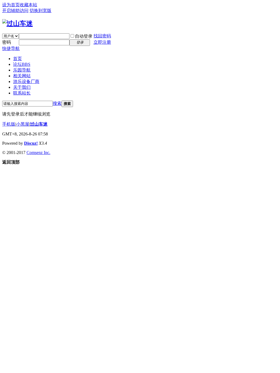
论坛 (21, 64)
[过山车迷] (17, 23)
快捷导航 (11, 48)
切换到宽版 (40, 10)
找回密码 (102, 36)
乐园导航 (22, 70)
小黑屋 (22, 124)
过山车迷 (39, 124)
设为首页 (11, 4)
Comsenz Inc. (38, 152)
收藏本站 (28, 4)
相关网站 (22, 75)
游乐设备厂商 (26, 81)
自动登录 (83, 36)
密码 (6, 42)
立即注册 (102, 42)
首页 (17, 58)
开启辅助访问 (15, 10)
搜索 (57, 103)
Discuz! (31, 143)
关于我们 (22, 87)
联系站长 (22, 93)
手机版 (8, 124)
